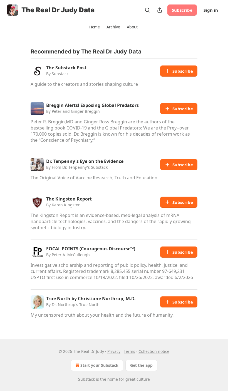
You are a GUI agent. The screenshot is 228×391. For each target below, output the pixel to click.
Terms (129, 351)
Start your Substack (99, 365)
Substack (86, 379)
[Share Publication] (159, 10)
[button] (94, 27)
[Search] (147, 10)
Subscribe (182, 10)
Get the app (141, 365)
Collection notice (153, 351)
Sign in (211, 10)
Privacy (113, 351)
